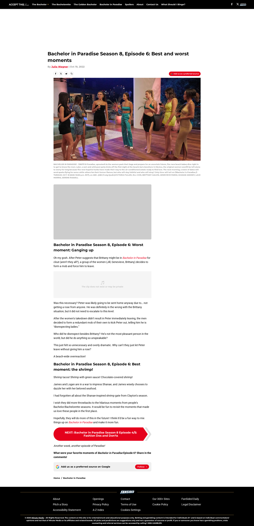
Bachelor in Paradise (111, 4)
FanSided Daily (190, 498)
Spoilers (129, 4)
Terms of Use (128, 504)
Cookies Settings (131, 509)
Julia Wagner (59, 66)
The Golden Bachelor (85, 4)
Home (57, 478)
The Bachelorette (61, 4)
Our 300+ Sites (161, 498)
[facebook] (231, 4)
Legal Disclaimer (191, 504)
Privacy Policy (101, 504)
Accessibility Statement (67, 509)
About (140, 4)
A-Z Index (98, 509)
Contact (125, 498)
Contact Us (152, 4)
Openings (98, 498)
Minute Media (37, 518)
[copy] (72, 74)
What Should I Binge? (173, 4)
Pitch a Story (60, 504)
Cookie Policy (160, 504)
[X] (238, 4)
